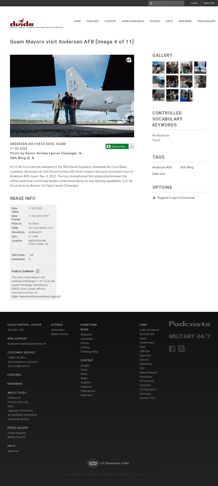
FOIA (142, 347)
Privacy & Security (18, 402)
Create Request (17, 433)
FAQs (11, 406)
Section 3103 (147, 398)
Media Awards (59, 334)
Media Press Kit (17, 437)
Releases (86, 334)
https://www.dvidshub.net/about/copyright (36, 296)
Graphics (86, 382)
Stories (155, 21)
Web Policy (146, 364)
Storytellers (58, 329)
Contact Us (14, 397)
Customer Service (18, 419)
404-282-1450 (16, 329)
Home (77, 21)
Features (93, 21)
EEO (142, 368)
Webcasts (87, 395)
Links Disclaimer (149, 329)
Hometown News (133, 21)
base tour (158, 173)
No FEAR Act (147, 334)
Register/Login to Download (176, 197)
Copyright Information (20, 410)
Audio (84, 378)
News (84, 374)
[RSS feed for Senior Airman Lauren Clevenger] (81, 153)
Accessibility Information (22, 414)
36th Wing (18, 158)
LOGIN (194, 3)
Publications (88, 391)
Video (84, 369)
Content (110, 21)
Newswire (185, 21)
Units (169, 21)
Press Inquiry (17, 427)
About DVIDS (16, 392)
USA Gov (145, 351)
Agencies (13, 451)
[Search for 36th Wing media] (28, 158)
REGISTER (209, 3)
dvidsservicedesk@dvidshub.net (27, 343)
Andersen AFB (162, 167)
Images (85, 365)
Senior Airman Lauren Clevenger (51, 153)
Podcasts (86, 386)
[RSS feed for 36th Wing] (33, 158)
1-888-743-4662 (17, 357)
